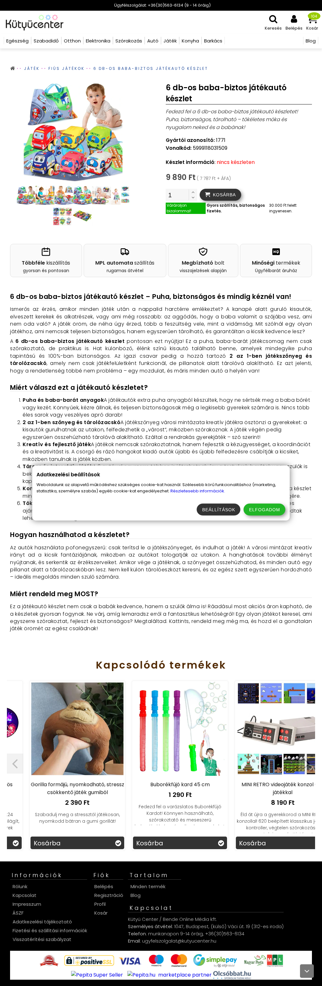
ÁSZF (18, 913)
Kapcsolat (24, 895)
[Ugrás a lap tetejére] (307, 971)
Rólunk (20, 886)
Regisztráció (108, 895)
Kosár (101, 913)
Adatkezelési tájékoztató (42, 921)
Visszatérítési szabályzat (42, 939)
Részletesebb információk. (197, 491)
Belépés (103, 886)
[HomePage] (32, 22)
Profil (100, 904)
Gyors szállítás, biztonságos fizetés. (236, 208)
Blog (135, 895)
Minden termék (147, 886)
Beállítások (218, 509)
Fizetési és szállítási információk (50, 930)
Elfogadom (264, 509)
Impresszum (27, 904)
